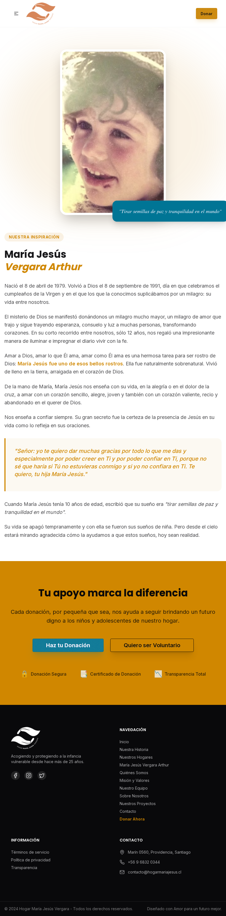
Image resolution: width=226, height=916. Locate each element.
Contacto (128, 811)
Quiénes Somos (134, 772)
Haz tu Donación (68, 645)
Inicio (124, 741)
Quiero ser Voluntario (152, 645)
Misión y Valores (134, 780)
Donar (206, 13)
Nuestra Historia (134, 749)
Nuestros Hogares (136, 757)
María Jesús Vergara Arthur (144, 765)
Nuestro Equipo (134, 788)
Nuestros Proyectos (138, 803)
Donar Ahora (132, 819)
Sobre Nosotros (134, 795)
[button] (16, 13)
